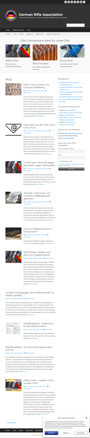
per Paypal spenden (68, 138)
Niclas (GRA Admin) (42, 131)
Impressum (29, 34)
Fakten (8, 30)
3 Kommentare (30, 298)
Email (59, 154)
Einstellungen (80, 433)
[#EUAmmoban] (45, 52)
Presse (21, 34)
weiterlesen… (40, 116)
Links (28, 30)
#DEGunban (12, 60)
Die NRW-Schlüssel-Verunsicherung (71, 97)
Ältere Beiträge (11, 422)
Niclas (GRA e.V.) (65, 112)
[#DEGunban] (17, 51)
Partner (8, 34)
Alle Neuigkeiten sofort (66, 161)
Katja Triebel (40, 91)
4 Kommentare (30, 353)
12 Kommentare (49, 258)
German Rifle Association (41, 15)
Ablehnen (66, 433)
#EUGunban (66, 60)
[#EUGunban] (72, 51)
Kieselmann (19, 353)
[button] (86, 418)
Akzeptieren (51, 433)
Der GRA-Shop (71, 110)
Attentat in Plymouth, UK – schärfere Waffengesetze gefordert (37, 196)
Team (15, 34)
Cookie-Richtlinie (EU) (53, 34)
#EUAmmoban (41, 63)
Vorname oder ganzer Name (66, 148)
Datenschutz (40, 34)
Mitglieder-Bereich (18, 30)
